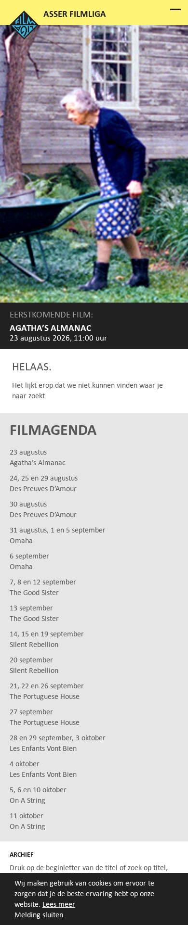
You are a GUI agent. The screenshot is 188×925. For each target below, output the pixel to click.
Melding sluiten (38, 914)
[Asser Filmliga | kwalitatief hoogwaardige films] (24, 36)
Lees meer (58, 904)
